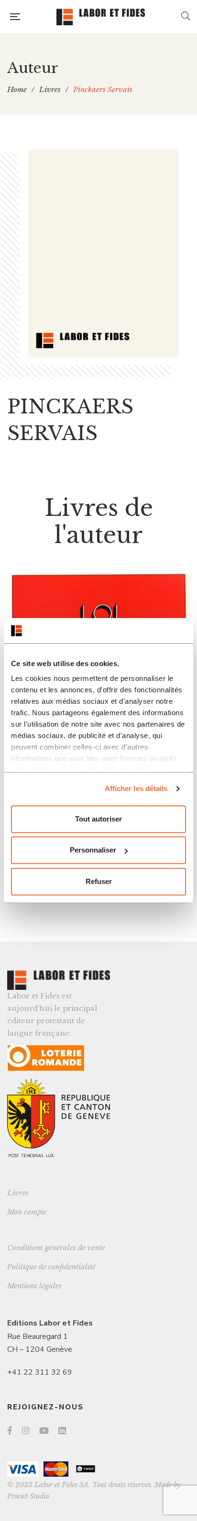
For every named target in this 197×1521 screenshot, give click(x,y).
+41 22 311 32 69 (39, 1372)
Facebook (9, 1430)
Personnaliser (93, 850)
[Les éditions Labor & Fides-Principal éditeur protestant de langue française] (100, 17)
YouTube (44, 1430)
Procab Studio (28, 1496)
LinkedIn (62, 1430)
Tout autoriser (98, 819)
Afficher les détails (136, 788)
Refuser (99, 881)
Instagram (26, 1430)
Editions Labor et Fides (50, 1323)
